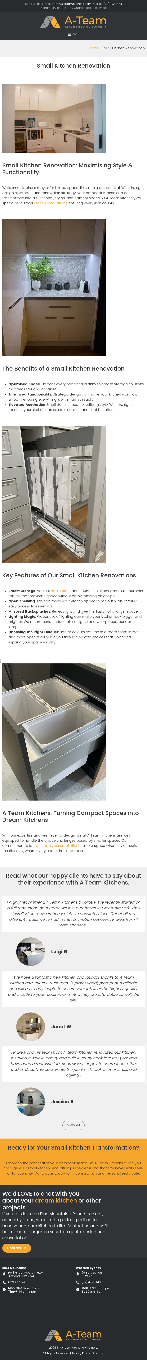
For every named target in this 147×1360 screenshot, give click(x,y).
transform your (57, 846)
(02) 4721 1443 (113, 3)
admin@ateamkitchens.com (71, 3)
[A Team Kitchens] (73, 22)
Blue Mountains (14, 1268)
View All (73, 1125)
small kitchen (71, 846)
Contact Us (17, 1248)
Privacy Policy (81, 1353)
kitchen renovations (50, 203)
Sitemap (98, 1353)
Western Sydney (88, 1268)
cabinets (58, 591)
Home (94, 48)
